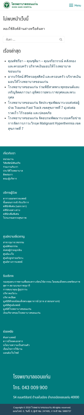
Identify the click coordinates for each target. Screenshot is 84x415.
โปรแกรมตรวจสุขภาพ (15, 217)
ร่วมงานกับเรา (10, 166)
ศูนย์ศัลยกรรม (10, 246)
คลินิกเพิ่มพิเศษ (11, 214)
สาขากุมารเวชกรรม (13, 242)
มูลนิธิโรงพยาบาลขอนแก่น (17, 309)
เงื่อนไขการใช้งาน (12, 349)
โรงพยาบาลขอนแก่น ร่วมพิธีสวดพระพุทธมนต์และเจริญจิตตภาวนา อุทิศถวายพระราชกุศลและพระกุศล (44, 92)
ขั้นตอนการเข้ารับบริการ (16, 202)
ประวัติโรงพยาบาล (13, 170)
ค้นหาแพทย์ (9, 337)
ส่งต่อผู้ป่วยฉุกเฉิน (12, 250)
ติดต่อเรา (8, 174)
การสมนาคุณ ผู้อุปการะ (15, 289)
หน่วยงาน (8, 159)
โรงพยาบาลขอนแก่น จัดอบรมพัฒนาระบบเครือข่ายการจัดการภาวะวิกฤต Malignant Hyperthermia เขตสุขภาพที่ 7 (44, 123)
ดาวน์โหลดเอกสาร (13, 341)
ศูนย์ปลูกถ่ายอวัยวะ (13, 258)
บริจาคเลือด (9, 297)
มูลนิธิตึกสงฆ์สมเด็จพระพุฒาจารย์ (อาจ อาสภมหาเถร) (31, 301)
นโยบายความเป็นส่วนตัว (16, 345)
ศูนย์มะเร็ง (8, 254)
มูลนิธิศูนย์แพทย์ (11, 305)
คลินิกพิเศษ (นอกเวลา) (15, 206)
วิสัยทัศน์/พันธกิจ (11, 163)
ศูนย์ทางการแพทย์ (12, 261)
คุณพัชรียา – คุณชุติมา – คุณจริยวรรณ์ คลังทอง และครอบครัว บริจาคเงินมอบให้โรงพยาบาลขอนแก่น (42, 66)
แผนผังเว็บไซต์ (11, 352)
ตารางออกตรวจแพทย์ (14, 198)
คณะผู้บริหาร (10, 178)
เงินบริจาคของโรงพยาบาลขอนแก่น (21, 312)
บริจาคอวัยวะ (10, 293)
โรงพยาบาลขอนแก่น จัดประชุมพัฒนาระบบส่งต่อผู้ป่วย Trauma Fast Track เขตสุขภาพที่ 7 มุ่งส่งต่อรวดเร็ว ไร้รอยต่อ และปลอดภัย (43, 108)
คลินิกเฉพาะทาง (11, 210)
